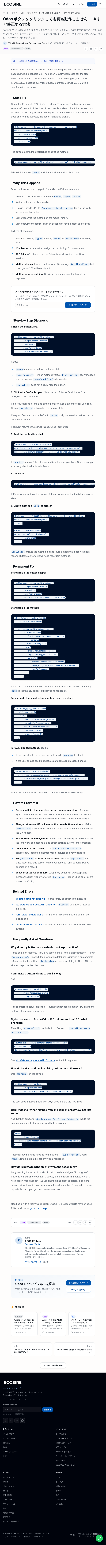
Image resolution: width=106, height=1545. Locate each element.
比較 (5, 1456)
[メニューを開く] (100, 4)
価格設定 (6, 1443)
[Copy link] (101, 49)
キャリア (59, 1482)
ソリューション (9, 1504)
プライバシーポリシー (13, 1537)
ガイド (6, 1491)
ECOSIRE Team (33, 1241)
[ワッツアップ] (22, 1420)
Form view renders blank (29, 914)
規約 (57, 1495)
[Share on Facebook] (96, 49)
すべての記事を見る (33, 1262)
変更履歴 (6, 1517)
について (59, 1477)
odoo (6, 49)
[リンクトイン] (16, 1420)
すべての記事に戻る (54, 1365)
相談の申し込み (76, 305)
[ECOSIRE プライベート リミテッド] (12, 1382)
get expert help (38, 1208)
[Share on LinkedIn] (91, 49)
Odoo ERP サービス (64, 1438)
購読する (47, 1409)
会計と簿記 (60, 1460)
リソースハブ (8, 1477)
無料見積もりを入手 (77, 1283)
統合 (5, 1508)
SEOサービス (61, 1447)
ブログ (14, 13)
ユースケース (8, 1499)
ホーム (6, 13)
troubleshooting (16, 49)
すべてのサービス (10, 1438)
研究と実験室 (8, 1513)
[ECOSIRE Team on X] (48, 1262)
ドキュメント (8, 1486)
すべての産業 (61, 1434)
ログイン (82, 4)
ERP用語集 (7, 1495)
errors (27, 49)
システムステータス (11, 1521)
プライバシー (61, 1499)
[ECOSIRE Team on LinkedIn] (44, 1262)
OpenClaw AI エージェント (67, 1465)
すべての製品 (8, 1434)
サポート (59, 1491)
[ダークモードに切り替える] (59, 4)
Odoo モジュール (10, 1452)
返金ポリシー (38, 1537)
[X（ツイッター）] (11, 1420)
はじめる (92, 4)
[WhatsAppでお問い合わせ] (99, 1538)
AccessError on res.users (30, 924)
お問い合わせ (61, 1486)
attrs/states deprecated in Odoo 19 (35, 904)
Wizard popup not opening (30, 898)
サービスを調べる (78, 1290)
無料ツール (7, 1447)
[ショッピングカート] (73, 4)
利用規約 (27, 1537)
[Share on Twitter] (86, 49)
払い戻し (59, 1504)
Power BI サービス (63, 1452)
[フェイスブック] (5, 1420)
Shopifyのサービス (63, 1443)
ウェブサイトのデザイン (65, 1456)
